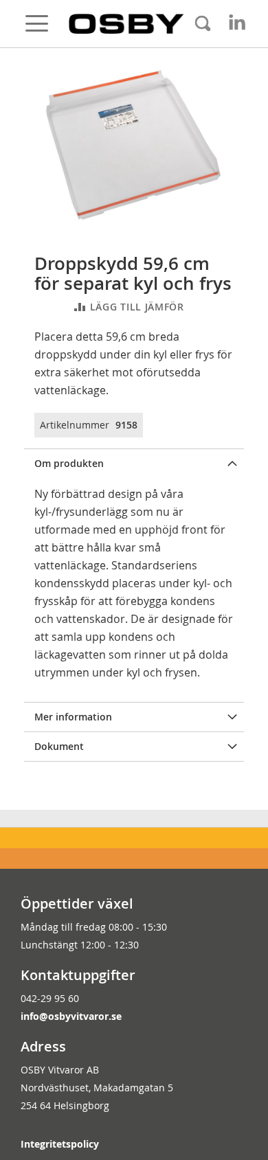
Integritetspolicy (60, 1143)
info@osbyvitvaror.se (71, 1016)
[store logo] (126, 24)
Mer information (73, 716)
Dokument (59, 746)
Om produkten (69, 463)
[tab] (134, 463)
